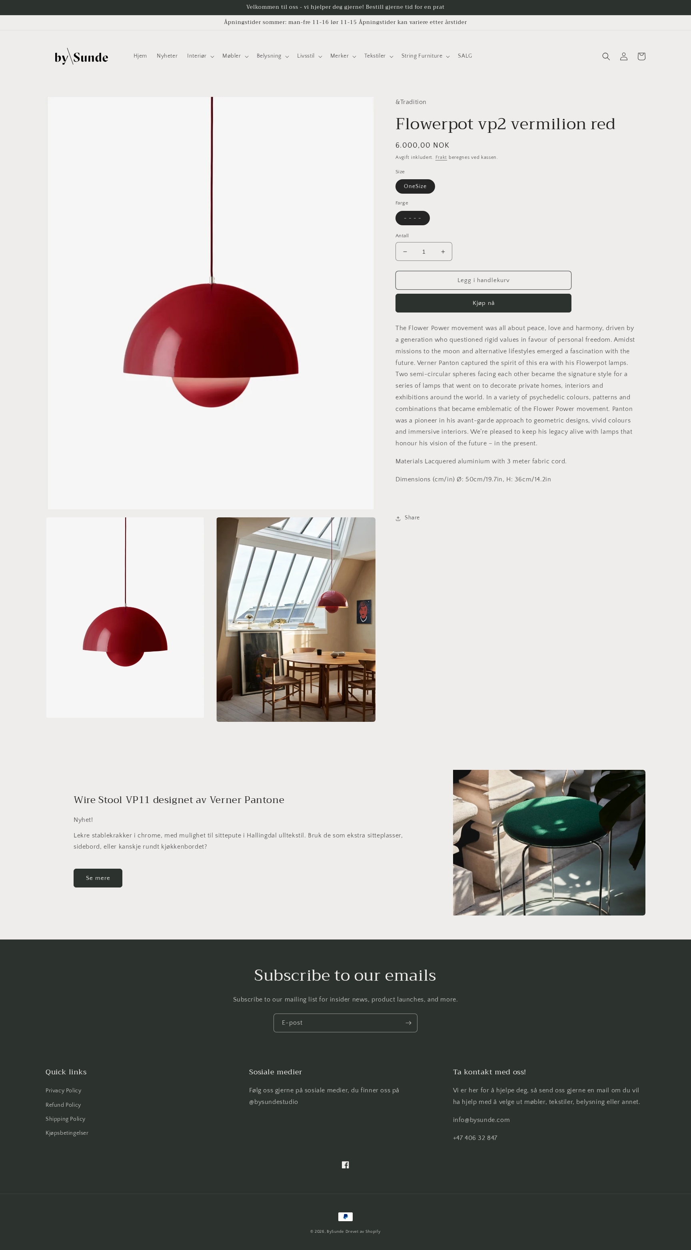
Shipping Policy (66, 1119)
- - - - (412, 218)
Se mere (98, 878)
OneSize (415, 187)
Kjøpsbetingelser (67, 1133)
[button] (200, 56)
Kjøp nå (484, 303)
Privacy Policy (63, 1091)
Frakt (441, 157)
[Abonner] (408, 1023)
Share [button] (412, 518)
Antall (402, 235)
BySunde (335, 1232)
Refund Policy (63, 1105)
